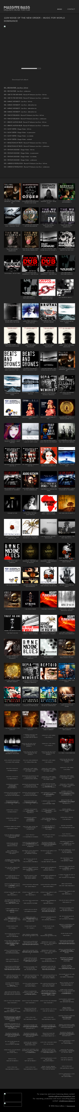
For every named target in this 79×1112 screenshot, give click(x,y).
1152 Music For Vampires (12, 762)
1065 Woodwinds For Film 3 (66, 943)
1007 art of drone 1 (30, 1060)
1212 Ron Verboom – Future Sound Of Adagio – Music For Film (12, 441)
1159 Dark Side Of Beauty (30, 737)
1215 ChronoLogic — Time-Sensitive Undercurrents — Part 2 (30, 417)
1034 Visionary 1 (49, 1002)
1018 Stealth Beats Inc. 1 (48, 1035)
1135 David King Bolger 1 (30, 795)
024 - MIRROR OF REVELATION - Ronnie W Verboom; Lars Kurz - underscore (26, 167)
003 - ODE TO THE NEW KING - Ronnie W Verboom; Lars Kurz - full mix (25, 94)
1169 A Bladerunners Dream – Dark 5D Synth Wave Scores (67, 705)
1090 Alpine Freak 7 (48, 886)
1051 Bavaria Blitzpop (30, 969)
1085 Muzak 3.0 (66, 902)
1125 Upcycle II (66, 819)
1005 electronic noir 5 (67, 1068)
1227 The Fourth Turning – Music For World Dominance (30, 345)
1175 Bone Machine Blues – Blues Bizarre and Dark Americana (30, 657)
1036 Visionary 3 (12, 1002)
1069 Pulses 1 (67, 935)
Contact (71, 9)
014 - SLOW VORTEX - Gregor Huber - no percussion (19, 132)
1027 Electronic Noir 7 (30, 1019)
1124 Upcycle (12, 820)
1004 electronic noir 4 (12, 1069)
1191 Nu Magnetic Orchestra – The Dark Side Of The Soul (30, 561)
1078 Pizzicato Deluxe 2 (49, 911)
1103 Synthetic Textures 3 (30, 861)
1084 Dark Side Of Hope (12, 903)
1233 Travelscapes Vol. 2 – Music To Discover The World (66, 321)
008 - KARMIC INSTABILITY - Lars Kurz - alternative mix (20, 112)
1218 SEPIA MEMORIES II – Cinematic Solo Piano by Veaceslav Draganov (48, 393)
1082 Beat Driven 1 (48, 903)
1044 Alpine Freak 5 (12, 986)
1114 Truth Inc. (48, 836)
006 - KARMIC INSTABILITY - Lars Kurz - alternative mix (20, 105)
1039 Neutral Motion (30, 994)
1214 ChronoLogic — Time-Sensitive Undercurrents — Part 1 (48, 417)
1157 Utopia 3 (49, 745)
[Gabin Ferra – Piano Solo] (66, 455)
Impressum (71, 1106)
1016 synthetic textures (12, 1044)
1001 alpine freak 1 (66, 1076)
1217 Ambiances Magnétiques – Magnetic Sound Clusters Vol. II (66, 417)
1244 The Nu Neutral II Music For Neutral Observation (12, 249)
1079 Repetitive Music (30, 911)
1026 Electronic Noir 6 (48, 1019)
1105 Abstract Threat (67, 860)
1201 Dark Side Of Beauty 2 (67, 513)
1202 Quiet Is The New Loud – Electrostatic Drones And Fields (48, 489)
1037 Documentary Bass (67, 1001)
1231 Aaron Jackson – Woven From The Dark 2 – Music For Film (30, 321)
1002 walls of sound (48, 1069)
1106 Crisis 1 (48, 853)
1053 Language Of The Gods (66, 968)
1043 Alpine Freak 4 (30, 986)
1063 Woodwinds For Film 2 (30, 944)
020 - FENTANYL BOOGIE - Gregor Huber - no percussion (21, 153)
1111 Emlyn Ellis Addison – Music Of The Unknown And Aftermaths (30, 845)
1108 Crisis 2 (12, 853)
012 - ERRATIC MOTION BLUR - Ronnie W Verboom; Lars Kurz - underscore (26, 125)
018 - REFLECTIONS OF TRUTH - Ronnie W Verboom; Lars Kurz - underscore (26, 146)
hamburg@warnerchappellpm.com (62, 1096)
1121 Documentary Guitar (66, 827)
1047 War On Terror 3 (30, 977)
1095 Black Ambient (30, 878)
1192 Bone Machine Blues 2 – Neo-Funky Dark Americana (12, 561)
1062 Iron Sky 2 (48, 944)
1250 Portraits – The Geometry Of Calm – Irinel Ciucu (48, 201)
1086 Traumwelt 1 (48, 894)
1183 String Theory (30, 609)
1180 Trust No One (12, 633)
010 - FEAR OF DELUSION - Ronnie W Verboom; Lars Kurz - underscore (25, 118)
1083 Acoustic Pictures (30, 903)
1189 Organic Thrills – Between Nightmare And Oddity (67, 585)
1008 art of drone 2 (12, 1060)
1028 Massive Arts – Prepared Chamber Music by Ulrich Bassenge (12, 1019)
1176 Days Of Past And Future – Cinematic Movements (12, 657)
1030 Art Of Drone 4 (49, 1011)
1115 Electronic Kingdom (30, 836)
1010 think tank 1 (48, 1052)
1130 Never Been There (48, 803)
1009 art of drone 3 (67, 1059)
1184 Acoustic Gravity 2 (12, 609)
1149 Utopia (66, 769)
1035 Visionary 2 (30, 1002)
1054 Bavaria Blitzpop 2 (48, 961)
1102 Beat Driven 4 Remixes (48, 861)
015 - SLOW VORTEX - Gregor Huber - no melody (18, 136)
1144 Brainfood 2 (12, 778)
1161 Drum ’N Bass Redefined (66, 752)
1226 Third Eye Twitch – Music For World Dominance (48, 345)
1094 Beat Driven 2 (48, 878)
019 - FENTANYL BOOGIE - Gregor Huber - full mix (19, 149)
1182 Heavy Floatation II (48, 609)
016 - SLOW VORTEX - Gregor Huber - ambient (18, 139)
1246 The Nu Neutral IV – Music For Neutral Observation (48, 225)
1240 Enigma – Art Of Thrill (12, 273)
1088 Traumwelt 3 (12, 894)
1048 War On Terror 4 (12, 977)
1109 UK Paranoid (67, 852)
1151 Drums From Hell (30, 762)
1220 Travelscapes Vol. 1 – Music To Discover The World (12, 393)
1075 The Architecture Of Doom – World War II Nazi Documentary (30, 920)
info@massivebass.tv (67, 1101)
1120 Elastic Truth (12, 828)
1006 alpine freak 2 (48, 1060)
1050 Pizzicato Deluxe (48, 969)
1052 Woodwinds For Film (12, 969)
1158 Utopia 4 (49, 737)
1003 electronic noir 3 (30, 1069)
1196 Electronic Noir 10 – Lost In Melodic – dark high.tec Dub (12, 537)
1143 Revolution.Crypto (30, 778)
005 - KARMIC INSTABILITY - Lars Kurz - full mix (18, 101)
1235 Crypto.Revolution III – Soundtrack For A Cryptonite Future (47, 297)
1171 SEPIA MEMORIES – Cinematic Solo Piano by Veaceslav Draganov (30, 681)
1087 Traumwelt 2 (30, 894)
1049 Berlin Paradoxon (67, 976)
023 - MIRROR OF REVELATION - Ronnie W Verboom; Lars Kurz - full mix (25, 163)
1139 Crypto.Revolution (30, 787)
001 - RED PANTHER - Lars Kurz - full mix (16, 87)
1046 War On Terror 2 (48, 977)
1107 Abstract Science (30, 853)
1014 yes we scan (49, 1044)
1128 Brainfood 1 (12, 811)
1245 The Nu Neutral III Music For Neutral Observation (67, 225)
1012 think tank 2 (12, 1052)
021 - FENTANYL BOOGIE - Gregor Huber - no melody (20, 156)
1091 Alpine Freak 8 (30, 886)
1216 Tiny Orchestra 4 (12, 417)
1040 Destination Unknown (12, 994)
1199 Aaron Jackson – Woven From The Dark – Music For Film (30, 513)
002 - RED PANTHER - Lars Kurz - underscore (17, 91)
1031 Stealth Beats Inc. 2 (30, 1011)
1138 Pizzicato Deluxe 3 (49, 787)
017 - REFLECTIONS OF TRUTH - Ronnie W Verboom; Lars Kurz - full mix (25, 143)
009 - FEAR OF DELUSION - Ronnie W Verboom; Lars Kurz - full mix (24, 115)
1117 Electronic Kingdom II (66, 835)
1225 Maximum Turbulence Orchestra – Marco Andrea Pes (67, 369)
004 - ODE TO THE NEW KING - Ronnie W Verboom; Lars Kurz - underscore (26, 98)
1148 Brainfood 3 (12, 770)
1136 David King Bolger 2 (12, 795)
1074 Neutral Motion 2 (48, 919)
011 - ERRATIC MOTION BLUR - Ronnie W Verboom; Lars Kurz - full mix (25, 122)
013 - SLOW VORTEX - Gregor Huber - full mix (17, 129)
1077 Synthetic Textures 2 (66, 918)
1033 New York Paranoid (66, 1010)
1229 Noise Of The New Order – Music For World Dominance (66, 345)
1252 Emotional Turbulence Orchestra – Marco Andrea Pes (12, 201)
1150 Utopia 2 (49, 762)
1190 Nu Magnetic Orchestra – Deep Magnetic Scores (49, 561)
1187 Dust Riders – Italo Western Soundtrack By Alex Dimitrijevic (30, 585)
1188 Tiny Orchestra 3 (12, 585)
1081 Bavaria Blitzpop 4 (67, 910)
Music (59, 9)
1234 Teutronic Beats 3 (65, 297)
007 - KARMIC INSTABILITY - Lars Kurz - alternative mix (20, 108)
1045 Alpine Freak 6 (66, 985)
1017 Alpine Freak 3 (66, 1043)
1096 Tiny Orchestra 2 (12, 878)
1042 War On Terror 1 (48, 986)
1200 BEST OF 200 (12, 513)
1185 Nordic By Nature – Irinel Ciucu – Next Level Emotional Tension (66, 609)
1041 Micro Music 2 (66, 993)
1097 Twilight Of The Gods (67, 877)
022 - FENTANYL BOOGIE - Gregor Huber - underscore (20, 160)
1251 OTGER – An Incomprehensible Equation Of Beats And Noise (30, 201)
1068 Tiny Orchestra (12, 936)
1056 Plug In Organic (12, 961)
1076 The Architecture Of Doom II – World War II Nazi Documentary (12, 920)
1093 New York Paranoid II (67, 885)
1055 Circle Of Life (30, 961)
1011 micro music (30, 1052)
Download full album (20, 80)
